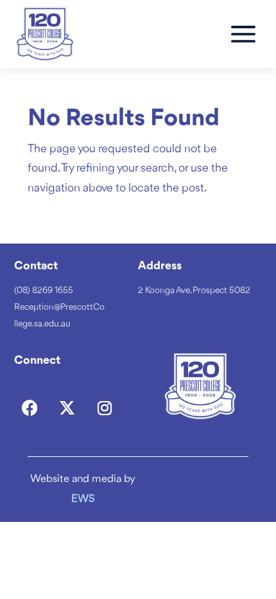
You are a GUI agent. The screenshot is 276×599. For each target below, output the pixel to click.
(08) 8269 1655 (43, 290)
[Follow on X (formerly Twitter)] (67, 408)
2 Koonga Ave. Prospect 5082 (194, 290)
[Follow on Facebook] (30, 408)
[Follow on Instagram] (105, 408)
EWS (83, 499)
